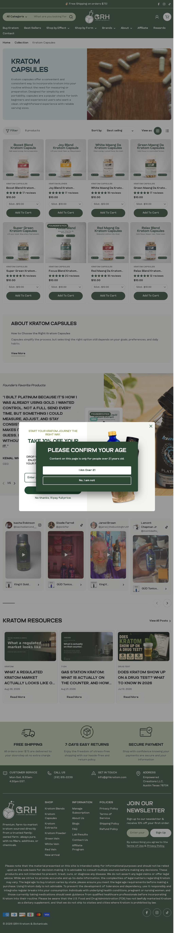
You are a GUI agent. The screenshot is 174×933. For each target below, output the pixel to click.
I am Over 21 (87, 470)
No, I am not (87, 480)
